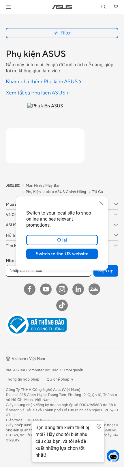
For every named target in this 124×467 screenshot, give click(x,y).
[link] (62, 7)
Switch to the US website (62, 254)
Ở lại (62, 240)
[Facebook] (29, 289)
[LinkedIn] (78, 289)
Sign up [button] (106, 271)
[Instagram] (62, 289)
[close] (101, 203)
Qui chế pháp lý (59, 379)
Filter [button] (66, 33)
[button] (8, 6)
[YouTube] (46, 289)
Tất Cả (97, 192)
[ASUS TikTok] (62, 305)
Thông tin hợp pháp (23, 379)
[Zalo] (94, 289)
